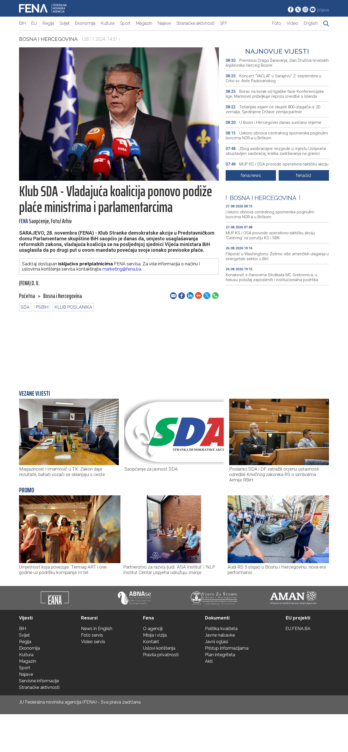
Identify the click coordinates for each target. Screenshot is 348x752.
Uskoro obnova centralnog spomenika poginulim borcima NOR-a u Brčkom (277, 135)
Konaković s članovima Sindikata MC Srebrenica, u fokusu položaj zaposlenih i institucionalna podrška (272, 277)
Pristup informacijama (226, 648)
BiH (22, 23)
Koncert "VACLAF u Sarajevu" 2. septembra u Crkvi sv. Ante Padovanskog (273, 78)
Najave (164, 23)
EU (34, 23)
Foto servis (92, 635)
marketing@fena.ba (121, 269)
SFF (223, 23)
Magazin (144, 23)
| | (263, 197)
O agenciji (153, 628)
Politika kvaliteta (221, 628)
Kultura (107, 23)
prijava (323, 10)
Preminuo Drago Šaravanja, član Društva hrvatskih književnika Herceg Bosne (277, 63)
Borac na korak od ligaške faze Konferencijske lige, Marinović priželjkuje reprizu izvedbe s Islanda (275, 94)
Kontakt (151, 641)
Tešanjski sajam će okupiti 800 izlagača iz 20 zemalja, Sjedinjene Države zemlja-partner (273, 109)
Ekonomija (85, 23)
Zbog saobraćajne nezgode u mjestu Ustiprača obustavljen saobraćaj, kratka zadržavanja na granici (276, 151)
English (311, 23)
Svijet (65, 23)
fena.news (251, 175)
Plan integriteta (220, 654)
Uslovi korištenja (159, 648)
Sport (125, 23)
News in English (96, 628)
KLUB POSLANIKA (73, 307)
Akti (209, 661)
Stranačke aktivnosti (195, 23)
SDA (25, 307)
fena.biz (304, 175)
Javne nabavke (220, 635)
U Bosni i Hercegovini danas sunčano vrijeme (273, 122)
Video (292, 23)
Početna (27, 296)
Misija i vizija (155, 635)
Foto (276, 23)
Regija (48, 23)
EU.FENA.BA (297, 628)
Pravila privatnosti (161, 654)
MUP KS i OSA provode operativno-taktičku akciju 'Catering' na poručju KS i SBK (277, 166)
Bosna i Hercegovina (48, 39)
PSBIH (42, 307)
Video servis (93, 641)
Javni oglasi (216, 641)
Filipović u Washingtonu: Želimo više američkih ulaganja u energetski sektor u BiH (277, 256)
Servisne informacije (39, 680)
